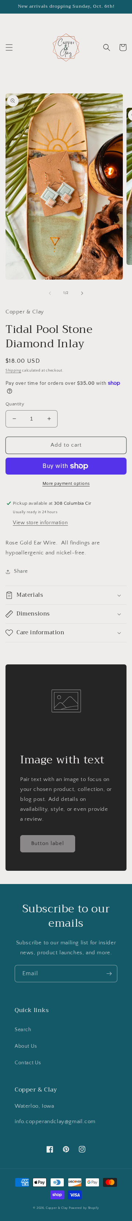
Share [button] (21, 571)
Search (23, 1030)
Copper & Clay (57, 1208)
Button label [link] (47, 843)
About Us (26, 1046)
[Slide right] (82, 293)
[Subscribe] (109, 973)
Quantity (15, 404)
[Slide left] (50, 293)
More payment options (66, 483)
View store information (40, 523)
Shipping (13, 371)
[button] (9, 47)
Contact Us (28, 1063)
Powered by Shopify (84, 1208)
